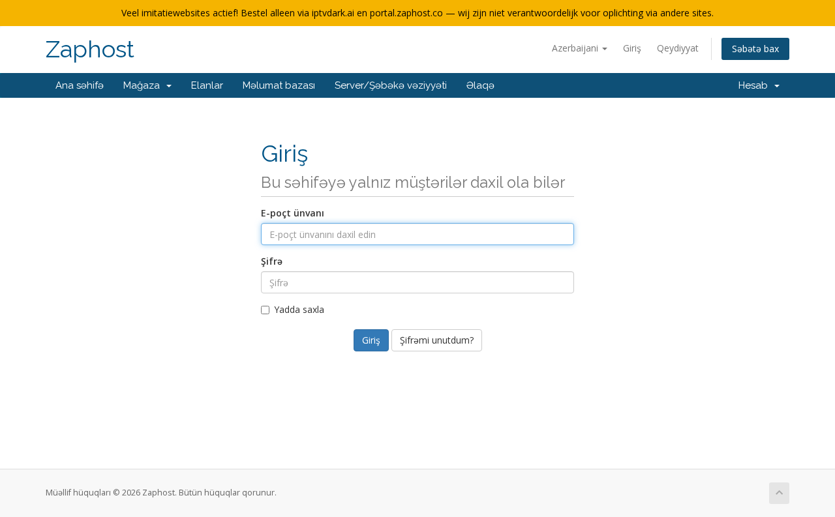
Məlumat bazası (279, 85)
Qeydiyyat (678, 48)
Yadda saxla (299, 309)
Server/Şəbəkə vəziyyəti (391, 85)
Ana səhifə (79, 85)
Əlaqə (480, 85)
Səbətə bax (755, 48)
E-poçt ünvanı (292, 213)
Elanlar (207, 85)
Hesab (755, 85)
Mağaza (144, 85)
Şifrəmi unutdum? (437, 340)
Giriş (632, 48)
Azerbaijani (576, 48)
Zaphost (90, 49)
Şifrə (271, 261)
